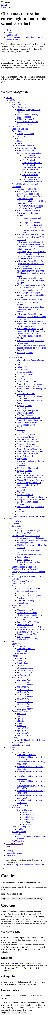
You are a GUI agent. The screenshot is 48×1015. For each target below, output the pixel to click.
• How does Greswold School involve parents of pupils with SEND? (29, 302)
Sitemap (9, 850)
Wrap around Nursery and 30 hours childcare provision (32, 541)
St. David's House (24, 673)
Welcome (16, 102)
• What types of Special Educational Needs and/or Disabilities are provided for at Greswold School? (29, 195)
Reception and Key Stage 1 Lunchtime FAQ (28, 532)
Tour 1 (20, 365)
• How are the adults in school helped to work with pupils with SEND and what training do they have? (31, 272)
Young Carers (17, 605)
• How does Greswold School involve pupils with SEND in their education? (31, 316)
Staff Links (16, 834)
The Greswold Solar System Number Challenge (29, 597)
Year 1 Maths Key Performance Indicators (32, 156)
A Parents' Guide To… (21, 586)
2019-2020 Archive (25, 692)
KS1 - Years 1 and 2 (25, 119)
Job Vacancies (18, 841)
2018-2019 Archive (25, 694)
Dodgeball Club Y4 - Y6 (27, 639)
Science (20, 143)
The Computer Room (26, 425)
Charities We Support (21, 827)
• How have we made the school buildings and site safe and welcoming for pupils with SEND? (31, 249)
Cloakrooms (22, 377)
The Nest (21, 379)
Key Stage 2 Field (24, 405)
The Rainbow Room (25, 437)
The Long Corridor (25, 415)
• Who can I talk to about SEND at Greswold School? (31, 202)
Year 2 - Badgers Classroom (29, 482)
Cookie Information (14, 853)
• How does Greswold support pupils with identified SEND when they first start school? (31, 323)
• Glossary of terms (25, 352)
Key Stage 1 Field (24, 470)
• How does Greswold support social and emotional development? (32, 243)
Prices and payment (25, 557)
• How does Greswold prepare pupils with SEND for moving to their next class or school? (31, 331)
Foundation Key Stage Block (29, 485)
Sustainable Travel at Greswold (25, 569)
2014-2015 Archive (25, 704)
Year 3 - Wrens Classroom (28, 422)
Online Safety (23, 603)
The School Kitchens (26, 369)
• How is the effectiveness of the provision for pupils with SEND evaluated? (30, 237)
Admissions (17, 131)
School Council (18, 742)
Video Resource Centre (21, 745)
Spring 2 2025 (23, 730)
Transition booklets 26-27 (28, 189)
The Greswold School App (28, 588)
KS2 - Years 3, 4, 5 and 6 (27, 121)
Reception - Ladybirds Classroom (31, 499)
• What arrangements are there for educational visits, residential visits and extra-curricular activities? (31, 287)
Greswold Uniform (20, 129)
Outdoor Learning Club (27, 634)
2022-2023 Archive (25, 685)
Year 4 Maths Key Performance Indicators (32, 171)
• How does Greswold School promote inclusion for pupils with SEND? (31, 280)
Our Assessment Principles (23, 146)
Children (10, 641)
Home (9, 30)
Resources (21, 658)
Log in (4, 4)
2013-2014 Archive (25, 706)
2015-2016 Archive (25, 701)
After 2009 (27, 824)
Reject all (5, 899)
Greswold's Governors (26, 754)
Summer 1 (21, 716)
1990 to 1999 (28, 819)
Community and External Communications (22, 582)
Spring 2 (20, 718)
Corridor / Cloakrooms (26, 444)
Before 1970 (27, 812)
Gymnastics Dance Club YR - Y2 (31, 629)
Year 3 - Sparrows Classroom (29, 420)
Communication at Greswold (24, 567)
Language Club (23, 636)
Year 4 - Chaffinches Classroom (30, 475)
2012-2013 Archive (25, 709)
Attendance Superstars (21, 711)
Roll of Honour (18, 677)
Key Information (19, 105)
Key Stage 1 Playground (27, 468)
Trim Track (21, 408)
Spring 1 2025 (23, 728)
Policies (15, 355)
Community (11, 747)
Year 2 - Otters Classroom (28, 442)
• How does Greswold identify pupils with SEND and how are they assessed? (30, 263)
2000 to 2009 (28, 822)
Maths (19, 141)
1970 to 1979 (28, 815)
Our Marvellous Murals (27, 439)
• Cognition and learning (32, 223)
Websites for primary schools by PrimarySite (25, 865)
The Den (21, 427)
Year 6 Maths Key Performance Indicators (32, 180)
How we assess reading (27, 148)
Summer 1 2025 (24, 733)
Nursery (20, 492)
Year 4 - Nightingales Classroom (30, 480)
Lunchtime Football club (27, 617)
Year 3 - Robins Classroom (28, 417)
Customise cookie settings (32, 899)
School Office (23, 367)
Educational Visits (24, 124)
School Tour (17, 362)
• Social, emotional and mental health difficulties (32, 226)
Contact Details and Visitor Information (28, 516)
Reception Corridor (25, 494)
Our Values (16, 126)
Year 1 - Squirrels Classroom (29, 449)
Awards (15, 514)
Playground (22, 458)
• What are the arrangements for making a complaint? (30, 341)
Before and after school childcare (31, 538)
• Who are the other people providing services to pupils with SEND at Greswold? (30, 256)
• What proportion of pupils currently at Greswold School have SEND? (31, 294)
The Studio (21, 487)
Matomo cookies (15, 963)
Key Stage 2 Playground (27, 410)
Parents (9, 32)
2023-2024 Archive (25, 682)
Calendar (15, 523)
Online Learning (19, 661)
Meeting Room (23, 473)
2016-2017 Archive (25, 699)
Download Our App (14, 843)
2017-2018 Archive (25, 697)
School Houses (18, 665)
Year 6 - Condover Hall (27, 612)
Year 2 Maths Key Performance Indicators (32, 161)
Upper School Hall (25, 372)
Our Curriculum (18, 136)
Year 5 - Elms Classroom (27, 381)
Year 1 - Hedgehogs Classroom (30, 451)
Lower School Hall (25, 456)
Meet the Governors (20, 752)
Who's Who (17, 357)
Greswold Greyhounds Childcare (26, 535)
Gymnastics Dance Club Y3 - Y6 (31, 627)
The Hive (21, 490)
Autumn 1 (21, 725)
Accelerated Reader (25, 593)
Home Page (6, 7)
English (20, 138)
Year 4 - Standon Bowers (27, 610)
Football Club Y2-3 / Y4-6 (28, 622)
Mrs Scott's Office (24, 374)
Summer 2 (21, 713)
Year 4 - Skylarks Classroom (29, 478)
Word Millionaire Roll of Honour (31, 740)
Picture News (22, 653)
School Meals (17, 528)
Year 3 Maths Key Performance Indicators (32, 166)
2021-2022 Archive (25, 687)
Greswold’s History (20, 805)
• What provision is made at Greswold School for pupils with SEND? (31, 213)
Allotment (21, 466)
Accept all (16, 899)
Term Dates (16, 526)
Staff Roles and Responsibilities (30, 360)
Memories (16, 807)
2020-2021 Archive (25, 689)
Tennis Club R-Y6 (25, 624)
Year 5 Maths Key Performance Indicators (32, 175)
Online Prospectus (19, 107)
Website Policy (12, 855)
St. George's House (25, 670)
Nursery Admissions (25, 133)
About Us (10, 100)
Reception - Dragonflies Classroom (32, 497)
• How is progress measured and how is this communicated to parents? (30, 309)
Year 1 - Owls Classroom (27, 454)
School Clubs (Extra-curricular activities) (29, 615)
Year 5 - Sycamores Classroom (30, 384)
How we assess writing (27, 150)
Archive (20, 829)
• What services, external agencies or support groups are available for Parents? (31, 347)
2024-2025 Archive (25, 680)
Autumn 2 (21, 723)
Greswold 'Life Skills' (26, 648)
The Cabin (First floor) (26, 393)
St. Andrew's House (25, 675)
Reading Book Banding (27, 591)
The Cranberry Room (26, 434)
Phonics (15, 656)
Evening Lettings (19, 831)
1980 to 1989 (28, 817)
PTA (14, 750)
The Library (22, 432)
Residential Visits (19, 608)
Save (24, 1013)
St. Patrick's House (25, 668)
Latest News (11, 35)
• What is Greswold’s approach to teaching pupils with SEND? (31, 207)
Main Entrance (23, 511)
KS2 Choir (21, 620)
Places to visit (23, 651)
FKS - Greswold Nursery (27, 114)
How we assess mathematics (29, 153)
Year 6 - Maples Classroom (28, 386)
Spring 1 (20, 721)
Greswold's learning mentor (28, 600)
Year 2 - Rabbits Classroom (28, 446)
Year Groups (17, 644)
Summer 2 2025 (24, 735)
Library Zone (17, 738)
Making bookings (24, 559)
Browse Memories (25, 810)
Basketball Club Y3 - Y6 (27, 632)
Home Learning (18, 646)
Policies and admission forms (29, 555)
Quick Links (22, 663)
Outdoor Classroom (25, 413)
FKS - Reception (24, 117)
